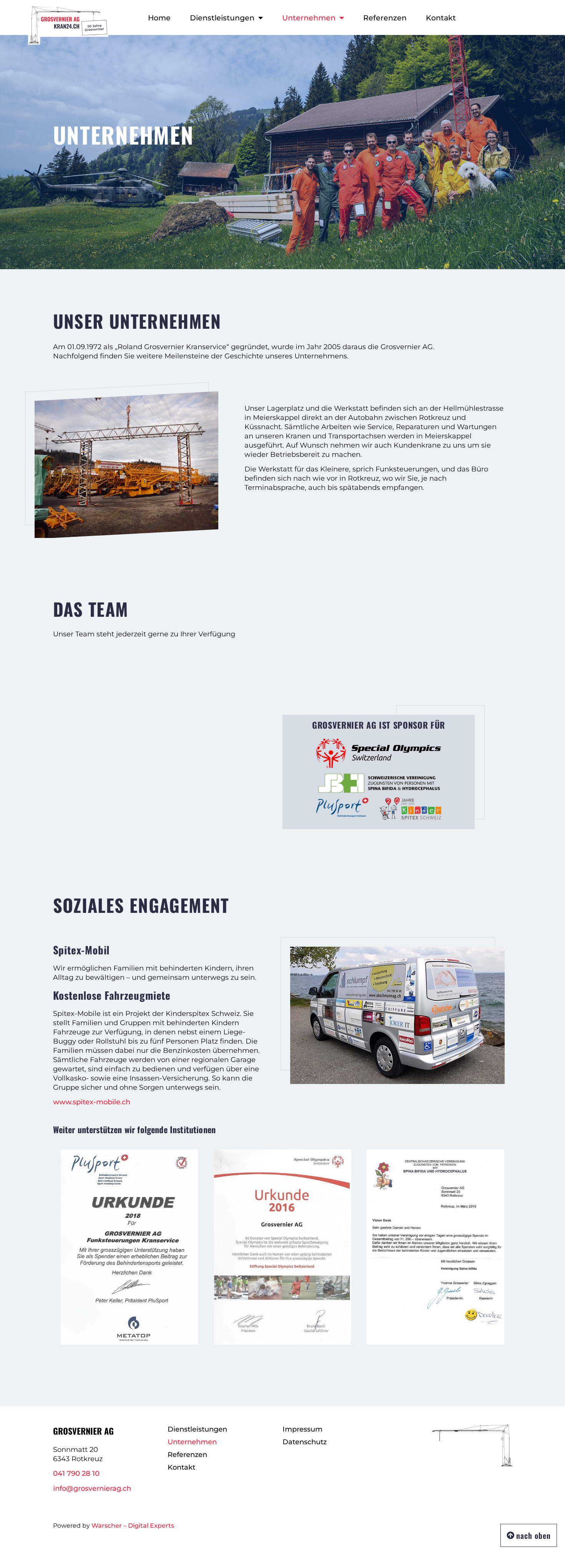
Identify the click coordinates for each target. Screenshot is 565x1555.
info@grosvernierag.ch (92, 1488)
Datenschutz (304, 1442)
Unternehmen (309, 17)
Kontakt (441, 17)
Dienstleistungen (222, 17)
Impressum (302, 1429)
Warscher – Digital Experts (132, 1525)
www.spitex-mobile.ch (91, 1102)
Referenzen (385, 17)
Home (159, 17)
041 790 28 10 (76, 1473)
